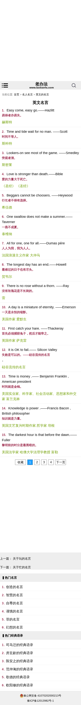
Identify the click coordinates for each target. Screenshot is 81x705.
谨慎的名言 (14, 611)
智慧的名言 (14, 595)
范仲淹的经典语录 (19, 669)
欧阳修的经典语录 (19, 685)
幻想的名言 (14, 627)
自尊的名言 (14, 603)
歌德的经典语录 (18, 677)
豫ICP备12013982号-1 (40, 700)
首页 (16, 94)
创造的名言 (14, 587)
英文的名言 (42, 94)
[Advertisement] (40, 40)
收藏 (21, 462)
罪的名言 (13, 619)
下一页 (60, 462)
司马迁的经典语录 (19, 645)
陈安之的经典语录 (19, 661)
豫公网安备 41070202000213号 (42, 695)
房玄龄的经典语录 (19, 653)
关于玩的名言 (22, 558)
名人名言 (27, 94)
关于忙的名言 (22, 567)
